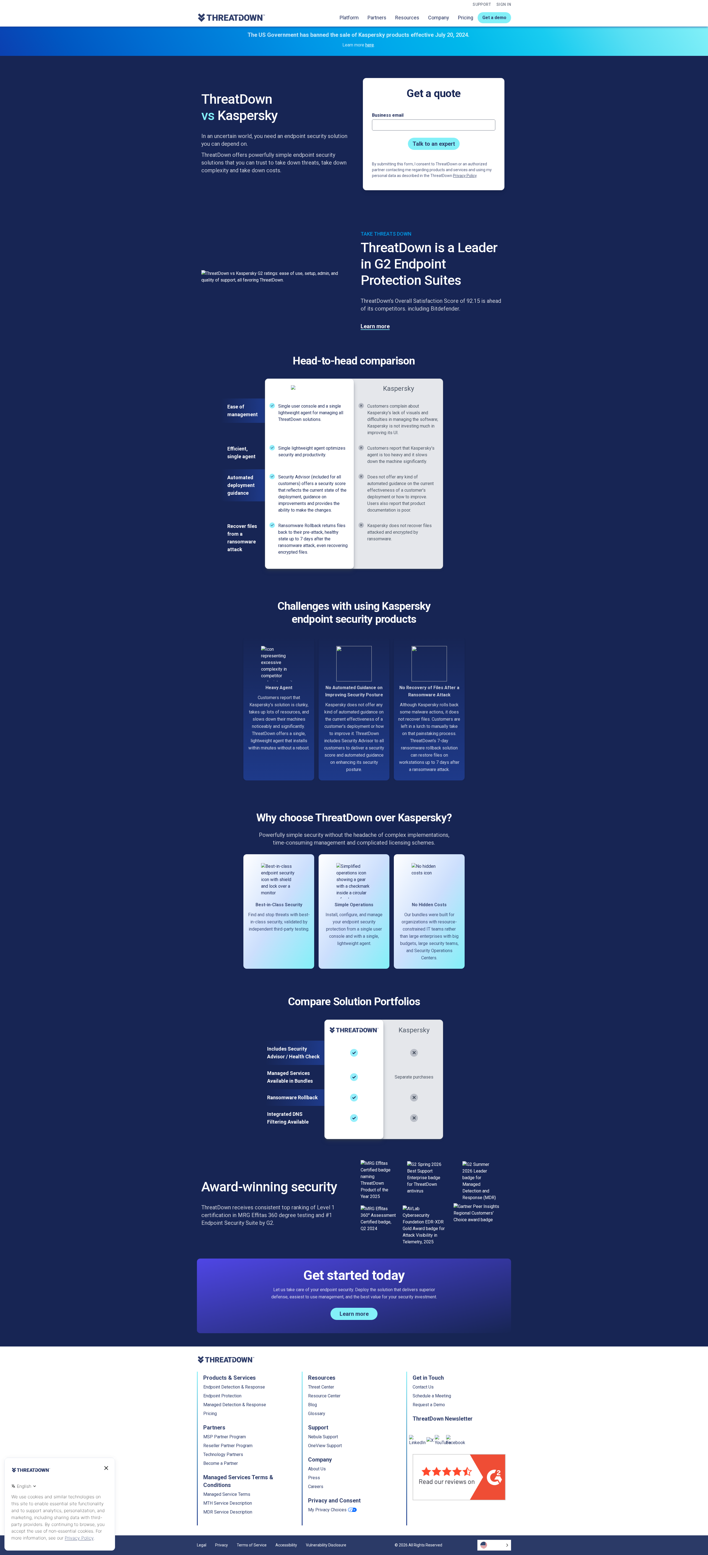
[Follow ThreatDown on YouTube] (443, 1440)
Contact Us (423, 1387)
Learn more (375, 326)
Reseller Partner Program (228, 1445)
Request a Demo (429, 1404)
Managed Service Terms (226, 1494)
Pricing (465, 17)
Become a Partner (220, 1463)
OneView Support (325, 1445)
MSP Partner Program (224, 1436)
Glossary (316, 1413)
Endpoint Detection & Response (234, 1387)
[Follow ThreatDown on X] (430, 1440)
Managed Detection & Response (234, 1404)
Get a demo (494, 17)
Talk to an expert (434, 143)
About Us (317, 1468)
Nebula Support (323, 1436)
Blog (312, 1404)
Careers (315, 1486)
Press (314, 1477)
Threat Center (321, 1387)
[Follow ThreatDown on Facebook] (455, 1440)
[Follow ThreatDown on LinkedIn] (417, 1440)
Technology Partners (223, 1454)
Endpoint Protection (222, 1395)
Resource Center (324, 1395)
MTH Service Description (227, 1503)
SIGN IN (503, 4)
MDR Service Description (227, 1512)
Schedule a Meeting (432, 1395)
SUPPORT (482, 4)
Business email (388, 115)
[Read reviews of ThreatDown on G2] (459, 1477)
